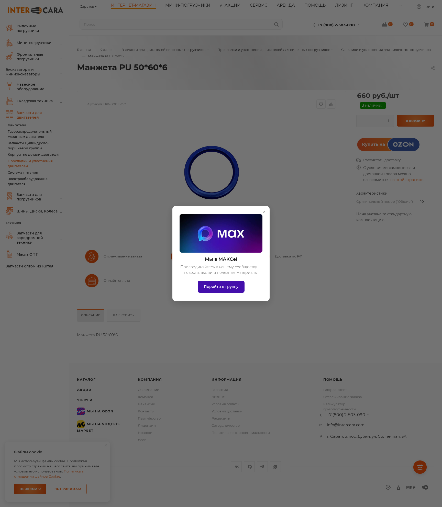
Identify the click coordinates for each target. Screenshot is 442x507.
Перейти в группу (221, 286)
